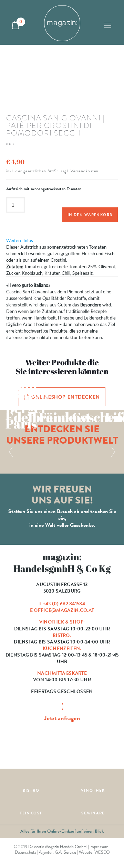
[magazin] (62, 22)
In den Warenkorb (90, 215)
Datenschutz (25, 852)
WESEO (102, 852)
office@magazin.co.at (64, 610)
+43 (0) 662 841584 (64, 603)
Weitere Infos (19, 240)
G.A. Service (65, 852)
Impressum (99, 847)
